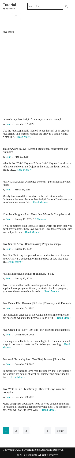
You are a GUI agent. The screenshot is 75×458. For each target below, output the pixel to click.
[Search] (66, 6)
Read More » (24, 136)
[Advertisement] (37, 78)
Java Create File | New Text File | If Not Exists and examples (36, 329)
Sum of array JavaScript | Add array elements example (32, 119)
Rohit (8, 124)
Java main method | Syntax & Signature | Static (28, 273)
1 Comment (41, 219)
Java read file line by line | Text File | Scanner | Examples (34, 359)
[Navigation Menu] (16, 16)
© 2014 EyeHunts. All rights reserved (37, 454)
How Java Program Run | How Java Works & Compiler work (36, 214)
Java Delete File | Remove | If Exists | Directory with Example (37, 303)
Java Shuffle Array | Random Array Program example (32, 244)
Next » (61, 430)
